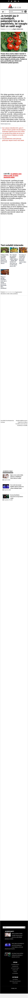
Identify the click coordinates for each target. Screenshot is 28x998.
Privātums (15, 983)
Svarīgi (13, 292)
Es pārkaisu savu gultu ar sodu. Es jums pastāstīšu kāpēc (13, 175)
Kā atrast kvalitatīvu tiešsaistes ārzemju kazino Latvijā (16, 496)
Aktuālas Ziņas (15, 968)
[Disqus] (14, 447)
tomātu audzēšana (14, 293)
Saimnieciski (8, 292)
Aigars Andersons (18, 29)
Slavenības (15, 973)
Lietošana (15, 979)
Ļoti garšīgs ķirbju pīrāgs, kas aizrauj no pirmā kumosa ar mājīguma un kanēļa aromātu (13, 135)
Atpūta (15, 971)
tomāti (7, 293)
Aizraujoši (15, 969)
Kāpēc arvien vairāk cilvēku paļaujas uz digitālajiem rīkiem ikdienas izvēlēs (16, 476)
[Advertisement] (14, 78)
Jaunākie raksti (15, 964)
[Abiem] (3, 11)
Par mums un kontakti (15, 981)
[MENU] (25, 12)
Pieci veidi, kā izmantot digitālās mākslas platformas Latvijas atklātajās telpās (17, 486)
